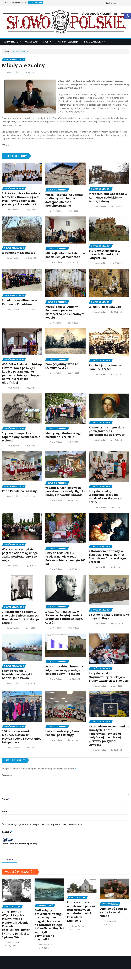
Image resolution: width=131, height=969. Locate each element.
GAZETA (47, 41)
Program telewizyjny (68, 41)
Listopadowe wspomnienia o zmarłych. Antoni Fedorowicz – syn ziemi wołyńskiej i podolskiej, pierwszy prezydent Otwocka (109, 735)
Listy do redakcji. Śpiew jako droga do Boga (109, 616)
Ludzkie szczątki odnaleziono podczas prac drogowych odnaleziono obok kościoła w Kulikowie (81, 911)
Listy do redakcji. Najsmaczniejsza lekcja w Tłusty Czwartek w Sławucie (109, 676)
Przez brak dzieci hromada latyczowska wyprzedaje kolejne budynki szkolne (64, 669)
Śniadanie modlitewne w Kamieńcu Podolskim (19, 302)
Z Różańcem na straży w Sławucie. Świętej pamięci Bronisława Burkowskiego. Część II (21, 617)
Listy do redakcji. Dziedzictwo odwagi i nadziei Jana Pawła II (17, 674)
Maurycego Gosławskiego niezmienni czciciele (63, 435)
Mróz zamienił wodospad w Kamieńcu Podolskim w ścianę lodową (108, 197)
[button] (127, 16)
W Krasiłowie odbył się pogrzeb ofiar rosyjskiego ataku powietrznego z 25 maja (20, 554)
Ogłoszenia (31, 41)
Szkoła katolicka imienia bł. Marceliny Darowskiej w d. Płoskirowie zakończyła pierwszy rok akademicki (21, 198)
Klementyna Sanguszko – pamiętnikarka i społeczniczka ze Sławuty (107, 430)
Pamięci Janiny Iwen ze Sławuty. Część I (105, 367)
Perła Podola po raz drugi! (20, 491)
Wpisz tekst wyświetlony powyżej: (19, 843)
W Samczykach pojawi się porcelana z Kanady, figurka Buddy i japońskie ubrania (65, 491)
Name (5, 799)
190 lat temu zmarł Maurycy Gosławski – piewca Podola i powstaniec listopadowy (21, 736)
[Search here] (128, 41)
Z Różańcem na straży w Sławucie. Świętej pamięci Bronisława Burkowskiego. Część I (64, 616)
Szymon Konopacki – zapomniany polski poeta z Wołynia (21, 436)
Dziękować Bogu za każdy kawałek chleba (113, 912)
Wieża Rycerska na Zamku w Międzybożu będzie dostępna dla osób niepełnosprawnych (64, 200)
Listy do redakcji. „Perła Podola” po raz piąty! (62, 733)
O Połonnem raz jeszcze (18, 252)
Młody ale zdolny (20, 51)
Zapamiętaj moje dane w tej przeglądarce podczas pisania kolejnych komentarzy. (43, 824)
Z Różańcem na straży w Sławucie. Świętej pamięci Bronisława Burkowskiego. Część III (108, 556)
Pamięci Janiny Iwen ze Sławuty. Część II (61, 365)
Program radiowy (94, 41)
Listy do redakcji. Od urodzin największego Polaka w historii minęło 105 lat (65, 558)
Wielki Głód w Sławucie (105, 307)
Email (5, 811)
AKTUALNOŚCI (11, 41)
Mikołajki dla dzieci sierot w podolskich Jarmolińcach (65, 255)
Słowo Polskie (13, 72)
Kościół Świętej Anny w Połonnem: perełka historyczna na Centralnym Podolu (64, 312)
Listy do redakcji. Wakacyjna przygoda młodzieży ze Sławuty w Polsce (105, 496)
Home (6, 51)
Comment (7, 775)
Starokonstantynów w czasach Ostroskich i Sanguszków (104, 254)
